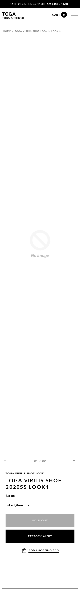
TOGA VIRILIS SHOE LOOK (31, 31)
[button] (74, 460)
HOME (7, 31)
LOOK (54, 31)
